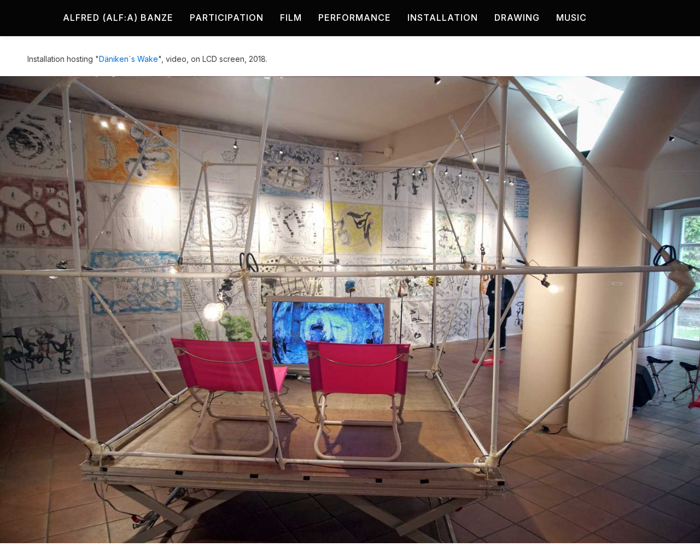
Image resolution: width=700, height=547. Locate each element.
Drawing (517, 17)
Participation (227, 17)
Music (571, 17)
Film (291, 17)
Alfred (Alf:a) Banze (118, 17)
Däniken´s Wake (128, 59)
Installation (442, 17)
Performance (354, 17)
